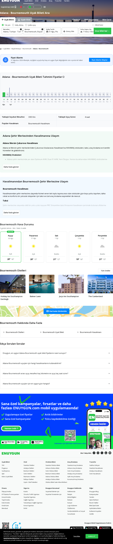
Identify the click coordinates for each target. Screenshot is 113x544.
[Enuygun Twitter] (102, 453)
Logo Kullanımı (72, 506)
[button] (4, 94)
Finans (4, 488)
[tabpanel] (56, 29)
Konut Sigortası (29, 506)
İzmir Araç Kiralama (73, 471)
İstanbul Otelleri (29, 465)
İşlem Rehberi (94, 500)
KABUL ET (91, 536)
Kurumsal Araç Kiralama (75, 479)
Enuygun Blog (93, 491)
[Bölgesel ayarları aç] (22, 7)
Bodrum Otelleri (29, 471)
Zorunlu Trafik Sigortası (31, 494)
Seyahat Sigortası (29, 497)
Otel (25, 462)
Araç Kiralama (72, 462)
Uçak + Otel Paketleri (30, 482)
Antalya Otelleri (29, 468)
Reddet (36, 538)
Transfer (92, 462)
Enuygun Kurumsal (52, 488)
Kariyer (69, 503)
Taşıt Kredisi (6, 500)
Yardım (91, 497)
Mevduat (5, 508)
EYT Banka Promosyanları (10, 494)
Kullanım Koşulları (95, 511)
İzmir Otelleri (28, 474)
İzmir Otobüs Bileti (52, 471)
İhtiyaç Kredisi (6, 491)
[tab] (8, 19)
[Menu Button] (35, 7)
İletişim (69, 494)
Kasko (26, 491)
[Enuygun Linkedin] (106, 453)
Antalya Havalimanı (95, 471)
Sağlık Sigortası (29, 500)
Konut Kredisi (6, 497)
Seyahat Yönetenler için (53, 494)
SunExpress (6, 471)
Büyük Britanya (16, 48)
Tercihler (76, 536)
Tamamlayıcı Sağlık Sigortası (33, 503)
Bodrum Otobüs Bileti (53, 474)
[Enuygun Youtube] (110, 453)
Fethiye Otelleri (29, 479)
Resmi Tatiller (93, 503)
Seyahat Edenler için (52, 491)
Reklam (69, 500)
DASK (25, 508)
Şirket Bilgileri (71, 497)
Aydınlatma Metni (95, 508)
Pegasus (5, 468)
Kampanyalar (93, 494)
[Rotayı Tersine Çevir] (22, 31)
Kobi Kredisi (6, 503)
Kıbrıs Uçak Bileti (7, 477)
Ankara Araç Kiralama (74, 468)
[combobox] (12, 32)
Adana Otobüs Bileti (52, 477)
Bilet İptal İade (94, 506)
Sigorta (26, 488)
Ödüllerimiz (71, 508)
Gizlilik (91, 514)
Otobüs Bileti (51, 462)
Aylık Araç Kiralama (73, 477)
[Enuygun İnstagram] (98, 453)
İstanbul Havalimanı (96, 468)
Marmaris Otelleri (29, 477)
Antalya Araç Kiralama (74, 474)
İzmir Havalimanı (95, 474)
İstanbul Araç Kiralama (75, 465)
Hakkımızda (71, 491)
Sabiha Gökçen (94, 465)
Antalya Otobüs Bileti (52, 479)
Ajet (3, 474)
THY (3, 465)
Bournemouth (27, 48)
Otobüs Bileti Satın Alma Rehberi (56, 482)
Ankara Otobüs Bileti (52, 468)
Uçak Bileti (6, 48)
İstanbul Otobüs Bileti (53, 465)
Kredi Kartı (5, 506)
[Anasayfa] (1, 49)
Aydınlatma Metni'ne (11, 538)
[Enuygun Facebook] (94, 453)
